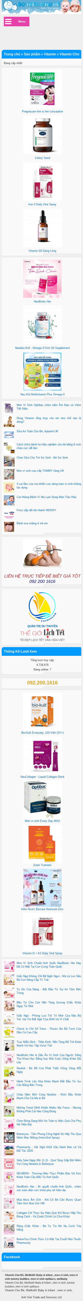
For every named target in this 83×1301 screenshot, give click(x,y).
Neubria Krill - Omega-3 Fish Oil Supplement (42, 348)
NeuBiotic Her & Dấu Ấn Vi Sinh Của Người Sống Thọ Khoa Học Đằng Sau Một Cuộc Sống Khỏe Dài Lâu (49, 1058)
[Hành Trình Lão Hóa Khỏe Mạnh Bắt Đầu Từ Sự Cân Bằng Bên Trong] (9, 1085)
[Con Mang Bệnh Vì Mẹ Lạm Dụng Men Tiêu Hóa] (9, 501)
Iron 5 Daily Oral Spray (42, 204)
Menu (22, 21)
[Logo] (41, 7)
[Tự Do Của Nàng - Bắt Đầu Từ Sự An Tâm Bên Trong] (9, 993)
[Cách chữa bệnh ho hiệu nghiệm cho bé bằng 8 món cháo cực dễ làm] (9, 448)
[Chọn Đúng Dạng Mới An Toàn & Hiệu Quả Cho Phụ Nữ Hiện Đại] (9, 1124)
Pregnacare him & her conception (42, 111)
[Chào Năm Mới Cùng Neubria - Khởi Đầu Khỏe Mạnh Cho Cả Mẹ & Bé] (9, 1098)
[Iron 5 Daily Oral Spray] (42, 199)
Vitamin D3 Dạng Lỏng (42, 250)
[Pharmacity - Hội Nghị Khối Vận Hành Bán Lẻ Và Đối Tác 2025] (9, 1151)
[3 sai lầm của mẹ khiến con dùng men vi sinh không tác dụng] (9, 488)
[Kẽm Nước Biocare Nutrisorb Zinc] (42, 906)
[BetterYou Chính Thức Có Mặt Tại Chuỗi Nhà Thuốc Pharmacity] (9, 1243)
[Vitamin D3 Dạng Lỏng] (42, 246)
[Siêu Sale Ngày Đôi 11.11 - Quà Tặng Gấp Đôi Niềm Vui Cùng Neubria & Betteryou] (9, 1164)
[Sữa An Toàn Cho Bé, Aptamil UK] (9, 435)
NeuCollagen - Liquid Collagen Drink (42, 776)
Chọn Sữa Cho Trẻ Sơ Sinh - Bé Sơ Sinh (42, 457)
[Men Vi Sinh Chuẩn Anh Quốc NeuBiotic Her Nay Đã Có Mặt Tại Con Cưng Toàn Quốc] (9, 967)
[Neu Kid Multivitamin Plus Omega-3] (42, 389)
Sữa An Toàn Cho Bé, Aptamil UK (37, 431)
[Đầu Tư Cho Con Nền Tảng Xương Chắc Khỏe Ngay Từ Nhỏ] (9, 1006)
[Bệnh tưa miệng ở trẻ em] (9, 527)
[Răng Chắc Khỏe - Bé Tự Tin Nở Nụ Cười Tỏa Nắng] (9, 1230)
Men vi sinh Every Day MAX (42, 821)
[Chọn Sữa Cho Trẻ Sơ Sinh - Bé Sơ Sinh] (9, 461)
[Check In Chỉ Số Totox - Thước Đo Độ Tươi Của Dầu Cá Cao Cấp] (9, 1032)
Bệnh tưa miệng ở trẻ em (32, 523)
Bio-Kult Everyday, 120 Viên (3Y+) (42, 732)
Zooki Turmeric (42, 865)
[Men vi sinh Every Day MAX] (42, 817)
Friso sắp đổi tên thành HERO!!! (36, 510)
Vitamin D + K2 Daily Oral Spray (42, 953)
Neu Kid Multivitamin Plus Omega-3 (42, 394)
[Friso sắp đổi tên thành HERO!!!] (9, 514)
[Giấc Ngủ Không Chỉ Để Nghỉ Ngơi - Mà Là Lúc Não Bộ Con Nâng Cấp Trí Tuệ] (9, 980)
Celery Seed (42, 157)
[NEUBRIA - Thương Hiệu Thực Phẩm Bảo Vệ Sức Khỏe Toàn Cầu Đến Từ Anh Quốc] (9, 1177)
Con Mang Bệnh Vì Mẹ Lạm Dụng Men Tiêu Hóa (46, 497)
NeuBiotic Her (42, 301)
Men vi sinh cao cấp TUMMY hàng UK (40, 470)
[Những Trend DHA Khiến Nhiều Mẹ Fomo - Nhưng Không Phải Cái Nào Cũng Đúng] (9, 1111)
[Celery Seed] (42, 153)
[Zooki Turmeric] (42, 861)
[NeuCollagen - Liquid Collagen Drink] (42, 773)
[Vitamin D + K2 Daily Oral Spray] (42, 950)
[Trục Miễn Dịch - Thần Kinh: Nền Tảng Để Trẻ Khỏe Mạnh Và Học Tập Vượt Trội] (9, 1046)
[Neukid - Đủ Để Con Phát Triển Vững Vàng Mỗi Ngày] (9, 1072)
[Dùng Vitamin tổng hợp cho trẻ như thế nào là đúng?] (9, 422)
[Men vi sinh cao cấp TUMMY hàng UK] (9, 474)
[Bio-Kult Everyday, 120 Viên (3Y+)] (42, 729)
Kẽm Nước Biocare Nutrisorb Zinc (42, 909)
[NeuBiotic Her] (42, 296)
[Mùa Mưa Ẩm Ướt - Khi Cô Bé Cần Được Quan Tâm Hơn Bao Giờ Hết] (9, 1203)
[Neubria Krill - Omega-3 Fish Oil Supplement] (42, 343)
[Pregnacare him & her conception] (42, 106)
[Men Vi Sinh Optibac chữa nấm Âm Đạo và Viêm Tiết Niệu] (9, 409)
